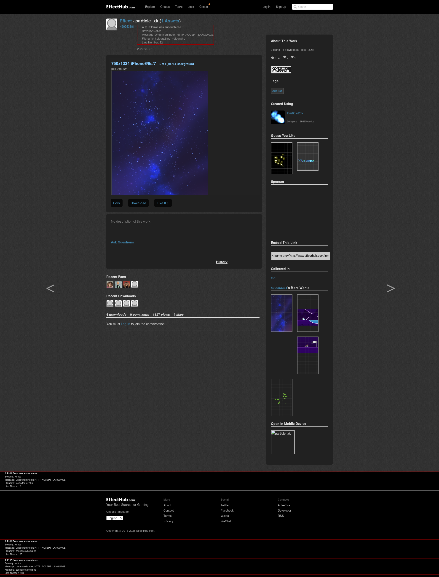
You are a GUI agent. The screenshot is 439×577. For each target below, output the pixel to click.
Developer (284, 510)
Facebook (227, 510)
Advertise (284, 505)
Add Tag (277, 90)
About (167, 505)
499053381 (127, 26)
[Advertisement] (294, 211)
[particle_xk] (281, 313)
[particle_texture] (308, 156)
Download (138, 203)
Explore (150, 7)
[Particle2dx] (278, 118)
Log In (266, 7)
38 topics (292, 121)
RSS (281, 515)
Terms (167, 515)
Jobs (191, 7)
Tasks (178, 7)
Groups (165, 7)
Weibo (225, 515)
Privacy (168, 521)
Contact (168, 510)
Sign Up (281, 7)
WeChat (226, 521)
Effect (126, 21)
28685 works (307, 121)
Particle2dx (295, 113)
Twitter (225, 505)
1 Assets (170, 21)
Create (203, 7)
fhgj (273, 277)
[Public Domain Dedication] (281, 72)
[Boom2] (281, 158)
